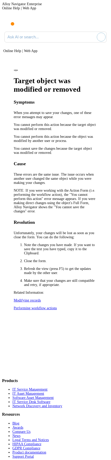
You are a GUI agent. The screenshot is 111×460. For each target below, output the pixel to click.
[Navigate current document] (102, 23)
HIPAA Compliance (26, 444)
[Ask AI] (101, 37)
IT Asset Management (28, 394)
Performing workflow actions (35, 308)
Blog (15, 423)
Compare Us (21, 432)
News (16, 436)
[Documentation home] (25, 22)
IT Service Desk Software (31, 402)
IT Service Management (29, 389)
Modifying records (27, 300)
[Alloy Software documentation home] (9, 21)
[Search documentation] (92, 37)
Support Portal (23, 456)
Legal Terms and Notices (30, 440)
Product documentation (29, 452)
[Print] (16, 70)
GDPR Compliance (26, 448)
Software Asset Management (33, 398)
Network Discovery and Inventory (37, 406)
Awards (17, 427)
